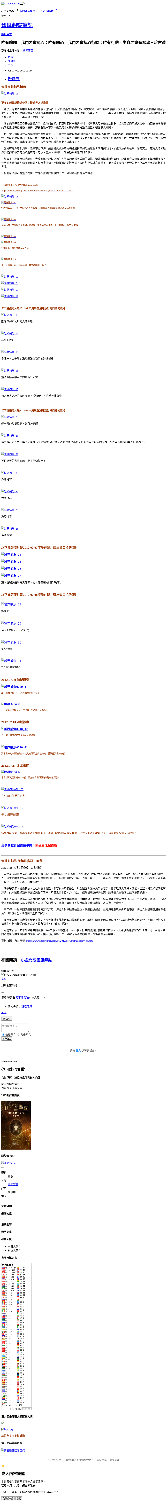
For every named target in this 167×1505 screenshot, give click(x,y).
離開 (19, 1498)
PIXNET (59, 1459)
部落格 (12, 61)
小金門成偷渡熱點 (36, 960)
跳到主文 (6, 34)
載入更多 (7, 1019)
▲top (4, 1012)
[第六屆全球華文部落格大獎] (7, 1429)
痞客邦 (19, 997)
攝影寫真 (28, 50)
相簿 (10, 57)
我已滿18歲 (8, 1498)
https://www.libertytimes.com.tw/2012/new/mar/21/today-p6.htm (59, 940)
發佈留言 (7, 1038)
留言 (26, 997)
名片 (10, 64)
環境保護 (27, 1006)
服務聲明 (114, 1459)
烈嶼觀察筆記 (17, 25)
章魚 (4, 979)
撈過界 (14, 79)
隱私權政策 (102, 1459)
